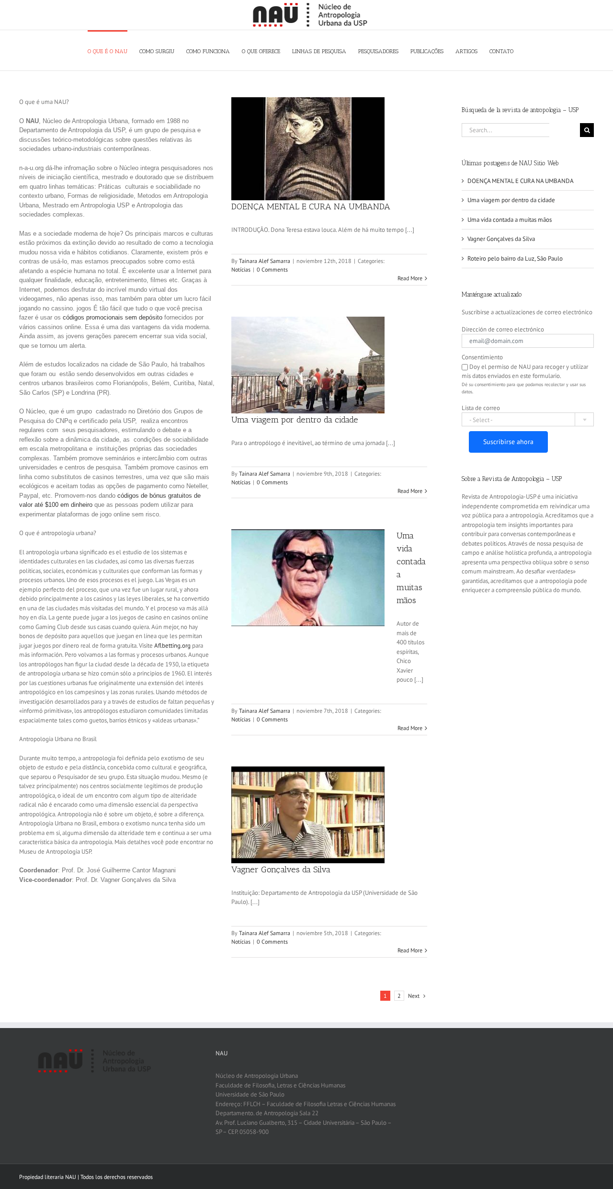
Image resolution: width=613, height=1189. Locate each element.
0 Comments (272, 269)
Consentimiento (482, 357)
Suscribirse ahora (508, 441)
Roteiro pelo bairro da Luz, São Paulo (515, 258)
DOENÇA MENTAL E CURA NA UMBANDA (310, 206)
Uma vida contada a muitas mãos (509, 220)
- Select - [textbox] (481, 420)
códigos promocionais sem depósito (112, 317)
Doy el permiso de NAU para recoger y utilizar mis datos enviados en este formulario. (525, 371)
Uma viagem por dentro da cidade (294, 419)
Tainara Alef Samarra (264, 260)
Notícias (240, 269)
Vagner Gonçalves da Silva (280, 869)
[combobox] (528, 419)
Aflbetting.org (172, 645)
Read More (409, 278)
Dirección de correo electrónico (503, 329)
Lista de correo (481, 408)
